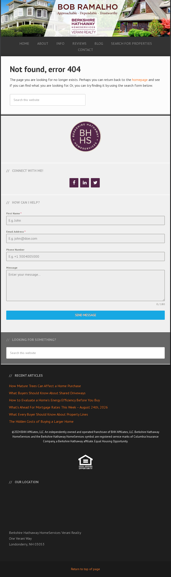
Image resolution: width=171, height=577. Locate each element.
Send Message (85, 315)
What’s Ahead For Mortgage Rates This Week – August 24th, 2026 (58, 407)
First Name (14, 213)
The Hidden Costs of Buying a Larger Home (41, 421)
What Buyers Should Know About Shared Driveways (47, 393)
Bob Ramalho (85, 18)
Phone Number (15, 249)
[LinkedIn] (84, 182)
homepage (140, 79)
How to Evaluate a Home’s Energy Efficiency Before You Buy (54, 400)
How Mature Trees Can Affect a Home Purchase (45, 386)
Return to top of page (85, 569)
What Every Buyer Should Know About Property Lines (48, 414)
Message (11, 267)
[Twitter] (95, 182)
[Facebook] (73, 182)
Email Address (16, 231)
